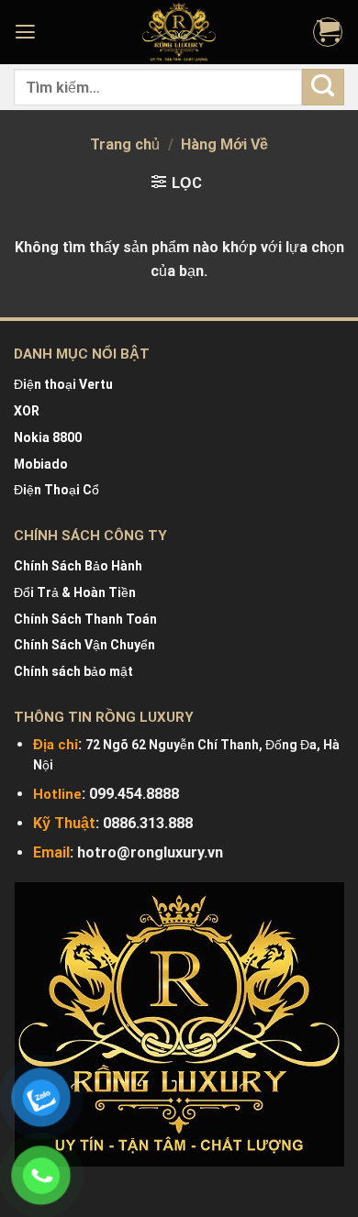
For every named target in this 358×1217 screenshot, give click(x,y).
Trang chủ (125, 144)
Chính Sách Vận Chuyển (84, 644)
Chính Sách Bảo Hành (78, 566)
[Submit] (323, 87)
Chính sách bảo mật (73, 671)
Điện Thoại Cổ (56, 489)
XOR (26, 411)
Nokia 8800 (48, 437)
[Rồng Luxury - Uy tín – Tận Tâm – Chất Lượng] (179, 32)
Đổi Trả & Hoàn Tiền (75, 592)
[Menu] (27, 32)
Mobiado (41, 464)
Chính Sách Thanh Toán (85, 619)
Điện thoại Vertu (63, 384)
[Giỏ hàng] (327, 32)
